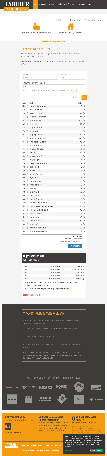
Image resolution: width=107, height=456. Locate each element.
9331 (23, 124)
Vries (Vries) (33, 153)
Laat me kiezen (68, 451)
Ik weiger (92, 451)
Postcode (64, 75)
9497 (23, 199)
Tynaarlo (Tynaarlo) (36, 156)
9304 (23, 110)
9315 (23, 117)
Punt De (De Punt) (35, 185)
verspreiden (90, 427)
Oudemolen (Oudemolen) (38, 106)
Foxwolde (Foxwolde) (36, 113)
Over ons (42, 4)
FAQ (89, 4)
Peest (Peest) (34, 131)
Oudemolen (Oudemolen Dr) (38, 163)
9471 (23, 138)
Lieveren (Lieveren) (36, 110)
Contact (37, 13)
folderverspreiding (85, 433)
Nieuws (52, 4)
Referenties (81, 4)
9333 (23, 128)
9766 (23, 231)
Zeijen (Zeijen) (34, 178)
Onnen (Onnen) (34, 217)
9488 (24, 174)
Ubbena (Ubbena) (35, 181)
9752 (23, 210)
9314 (23, 113)
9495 (23, 192)
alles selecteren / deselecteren (70, 241)
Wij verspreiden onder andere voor (54, 377)
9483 (23, 160)
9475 (23, 145)
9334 (23, 131)
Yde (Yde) (33, 188)
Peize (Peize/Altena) (36, 120)
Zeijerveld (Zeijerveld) (36, 174)
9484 (23, 163)
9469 (23, 135)
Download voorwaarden (33, 295)
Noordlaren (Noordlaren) (37, 149)
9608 (24, 203)
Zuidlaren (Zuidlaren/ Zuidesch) (39, 138)
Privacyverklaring (28, 450)
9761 (23, 224)
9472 (23, 142)
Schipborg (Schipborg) (37, 135)
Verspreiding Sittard (79, 431)
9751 (23, 206)
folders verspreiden (78, 427)
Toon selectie (74, 97)
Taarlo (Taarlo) (34, 167)
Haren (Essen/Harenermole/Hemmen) (41, 206)
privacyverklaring (71, 91)
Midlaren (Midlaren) (36, 145)
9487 (23, 170)
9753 (23, 213)
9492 (23, 181)
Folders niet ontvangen (93, 20)
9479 (23, 149)
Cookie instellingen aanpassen (47, 450)
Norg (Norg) (33, 124)
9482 (23, 156)
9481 (23, 153)
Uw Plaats (26, 75)
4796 (23, 106)
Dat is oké (99, 451)
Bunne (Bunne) (34, 196)
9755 (23, 217)
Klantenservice (62, 20)
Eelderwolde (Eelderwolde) (38, 231)
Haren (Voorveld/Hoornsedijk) (39, 210)
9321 (23, 120)
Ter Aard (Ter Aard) (35, 170)
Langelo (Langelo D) (36, 128)
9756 (23, 221)
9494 (23, 188)
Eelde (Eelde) (34, 224)
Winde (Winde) (34, 192)
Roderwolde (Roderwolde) (38, 117)
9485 (23, 167)
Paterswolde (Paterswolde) (38, 228)
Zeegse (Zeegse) (35, 160)
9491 (23, 178)
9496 (23, 196)
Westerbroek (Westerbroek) (38, 203)
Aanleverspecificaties (65, 4)
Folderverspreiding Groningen (83, 429)
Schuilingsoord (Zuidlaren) (38, 142)
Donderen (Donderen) (36, 199)
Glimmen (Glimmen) (36, 221)
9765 (23, 228)
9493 (23, 185)
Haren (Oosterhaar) (36, 213)
